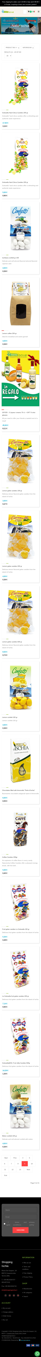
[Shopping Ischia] (8, 11)
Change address (8, 1312)
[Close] (38, 2)
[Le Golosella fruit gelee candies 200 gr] (20, 968)
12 (12, 1169)
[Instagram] (18, 1295)
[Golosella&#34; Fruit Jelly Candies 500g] (20, 1035)
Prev (15, 1158)
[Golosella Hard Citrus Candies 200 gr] (20, 84)
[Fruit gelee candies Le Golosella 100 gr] (20, 901)
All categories (28, 1292)
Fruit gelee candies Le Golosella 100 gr (15, 929)
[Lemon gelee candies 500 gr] (20, 610)
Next (28, 1169)
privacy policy (32, 1223)
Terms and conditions (26, 1268)
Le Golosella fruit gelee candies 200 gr (15, 996)
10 (32, 1164)
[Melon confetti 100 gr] (20, 1105)
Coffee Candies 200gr (9, 857)
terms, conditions (17, 1223)
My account (6, 1308)
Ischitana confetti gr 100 (10, 258)
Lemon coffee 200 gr (9, 333)
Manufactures (28, 1289)
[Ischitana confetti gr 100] (20, 226)
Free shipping (28, 1273)
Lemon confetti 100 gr (9, 717)
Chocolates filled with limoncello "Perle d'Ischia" (18, 790)
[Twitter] (9, 1295)
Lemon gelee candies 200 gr (12, 566)
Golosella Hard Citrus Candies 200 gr (15, 113)
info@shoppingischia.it (9, 1290)
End (5, 1175)
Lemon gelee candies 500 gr (12, 642)
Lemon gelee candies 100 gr (12, 491)
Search (26, 1296)
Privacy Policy (28, 1277)
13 (20, 1169)
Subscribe (20, 1230)
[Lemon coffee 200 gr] (20, 302)
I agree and (20, 1223)
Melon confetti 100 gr (9, 1136)
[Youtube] (14, 1295)
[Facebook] (5, 1295)
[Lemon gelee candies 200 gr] (20, 535)
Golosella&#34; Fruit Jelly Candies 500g (16, 1063)
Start (6, 1158)
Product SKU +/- (11, 47)
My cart (5, 1320)
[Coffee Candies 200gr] (20, 829)
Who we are (27, 1263)
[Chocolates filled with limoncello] (20, 759)
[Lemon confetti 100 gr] (20, 686)
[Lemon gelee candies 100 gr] (20, 459)
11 (5, 1169)
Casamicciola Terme (12, 1333)
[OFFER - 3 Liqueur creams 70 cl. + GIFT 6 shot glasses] (20, 378)
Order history (7, 1316)
